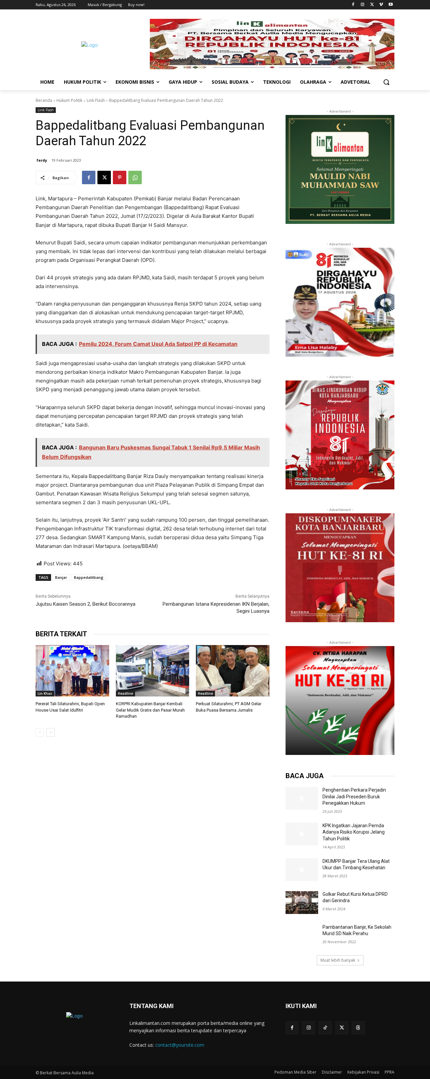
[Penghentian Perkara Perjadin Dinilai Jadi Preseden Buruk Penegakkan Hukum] (302, 798)
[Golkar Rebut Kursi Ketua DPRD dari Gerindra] (302, 902)
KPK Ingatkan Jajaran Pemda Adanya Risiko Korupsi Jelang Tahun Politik (353, 832)
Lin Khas (45, 693)
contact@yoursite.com (179, 1045)
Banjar (61, 577)
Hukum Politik (69, 100)
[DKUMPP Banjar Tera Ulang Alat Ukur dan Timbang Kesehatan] (302, 869)
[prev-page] (40, 732)
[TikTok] (325, 1027)
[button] (386, 82)
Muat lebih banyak (337, 960)
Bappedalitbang (88, 577)
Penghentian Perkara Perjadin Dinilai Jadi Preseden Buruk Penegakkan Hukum (354, 796)
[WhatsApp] (135, 177)
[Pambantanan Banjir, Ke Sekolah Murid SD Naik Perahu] (302, 935)
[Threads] (358, 1027)
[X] (372, 5)
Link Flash (96, 100)
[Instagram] (363, 5)
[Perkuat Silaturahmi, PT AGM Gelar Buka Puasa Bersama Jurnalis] (232, 670)
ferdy (42, 160)
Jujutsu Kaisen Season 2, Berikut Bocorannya (85, 604)
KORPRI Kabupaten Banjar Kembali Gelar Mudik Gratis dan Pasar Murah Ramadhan (150, 709)
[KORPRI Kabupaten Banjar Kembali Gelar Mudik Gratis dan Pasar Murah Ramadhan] (152, 670)
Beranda (44, 100)
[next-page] (50, 732)
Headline (125, 693)
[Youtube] (390, 5)
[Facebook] (353, 5)
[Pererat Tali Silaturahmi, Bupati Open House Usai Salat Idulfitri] (72, 670)
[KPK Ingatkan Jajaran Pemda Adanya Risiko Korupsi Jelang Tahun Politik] (302, 834)
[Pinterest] (119, 177)
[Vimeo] (381, 5)
